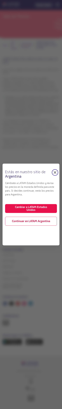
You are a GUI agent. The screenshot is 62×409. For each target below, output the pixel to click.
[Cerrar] (55, 172)
